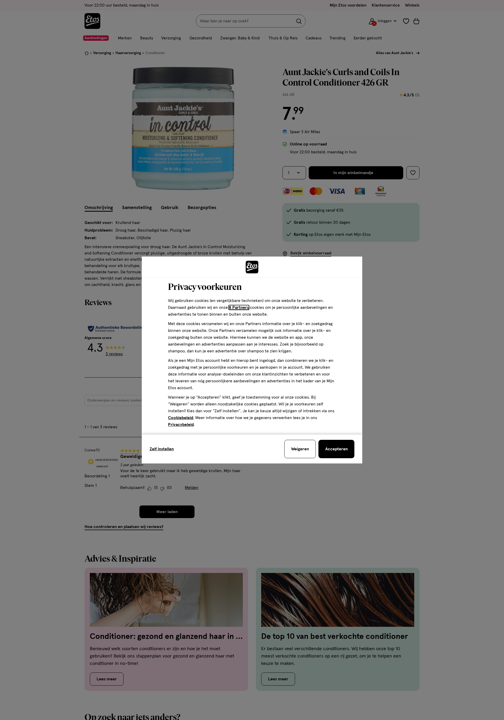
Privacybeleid (181, 424)
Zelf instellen (162, 449)
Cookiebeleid (180, 418)
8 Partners (239, 307)
